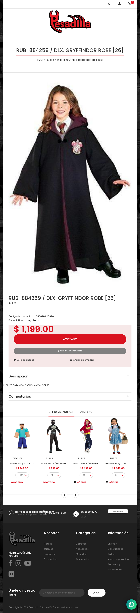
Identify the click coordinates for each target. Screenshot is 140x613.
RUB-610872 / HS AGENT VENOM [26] (61, 463)
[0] (129, 4)
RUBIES (12, 303)
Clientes (48, 549)
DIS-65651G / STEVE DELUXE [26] (26, 463)
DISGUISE (18, 458)
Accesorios (82, 549)
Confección (82, 559)
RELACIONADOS (61, 411)
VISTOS (86, 411)
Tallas (111, 554)
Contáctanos (118, 511)
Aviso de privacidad (119, 559)
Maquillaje (81, 554)
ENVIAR (96, 592)
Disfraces (81, 543)
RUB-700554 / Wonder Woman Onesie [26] (97, 463)
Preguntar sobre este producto (71, 351)
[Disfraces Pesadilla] (70, 22)
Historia (48, 543)
